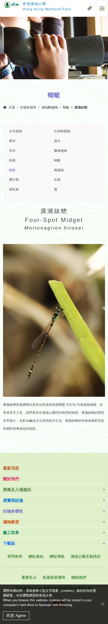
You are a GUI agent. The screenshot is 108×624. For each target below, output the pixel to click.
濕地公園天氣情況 (86, 556)
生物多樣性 (28, 107)
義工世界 (11, 532)
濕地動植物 (49, 107)
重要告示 (29, 577)
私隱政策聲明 (54, 577)
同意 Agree (16, 616)
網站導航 (57, 556)
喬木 (12, 141)
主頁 (12, 107)
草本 (12, 150)
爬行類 (14, 180)
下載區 (9, 543)
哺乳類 (14, 189)
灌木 (57, 141)
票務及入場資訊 (17, 490)
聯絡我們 (78, 577)
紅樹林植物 (62, 131)
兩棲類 (59, 170)
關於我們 (11, 479)
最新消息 (11, 468)
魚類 (57, 180)
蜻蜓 (66, 107)
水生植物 (15, 131)
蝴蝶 (57, 160)
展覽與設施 (13, 500)
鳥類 (12, 160)
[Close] (102, 604)
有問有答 (14, 556)
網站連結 (35, 556)
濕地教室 (11, 522)
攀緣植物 (60, 150)
